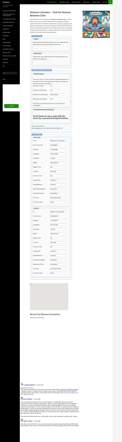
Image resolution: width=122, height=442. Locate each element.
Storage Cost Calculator (9, 55)
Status (4, 79)
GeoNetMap (6, 35)
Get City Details (7, 45)
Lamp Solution (6, 52)
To (33, 211)
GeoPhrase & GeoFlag (8, 22)
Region (35, 162)
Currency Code (37, 202)
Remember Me (8, 102)
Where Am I (5, 62)
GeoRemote (6, 29)
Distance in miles (38, 86)
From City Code (38, 145)
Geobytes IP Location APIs (9, 10)
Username (7, 87)
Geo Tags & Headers (8, 25)
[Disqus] (50, 355)
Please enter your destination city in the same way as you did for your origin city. (50, 58)
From (34, 140)
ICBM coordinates (63, 23)
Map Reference (37, 184)
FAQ (4, 66)
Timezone (36, 158)
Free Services (86, 2)
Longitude (36, 154)
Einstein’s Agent (96, 2)
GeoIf (4, 39)
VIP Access (5, 59)
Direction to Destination (40, 94)
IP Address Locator (64, 2)
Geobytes (6, 2)
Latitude (35, 149)
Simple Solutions (76, 2)
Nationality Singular (39, 189)
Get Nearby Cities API (8, 49)
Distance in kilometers (40, 90)
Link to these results (38, 126)
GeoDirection (6, 32)
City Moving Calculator (9, 19)
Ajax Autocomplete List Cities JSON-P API (9, 15)
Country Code (37, 175)
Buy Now (104, 2)
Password (7, 94)
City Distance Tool (52, 2)
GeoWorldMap (7, 42)
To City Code (37, 216)
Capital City (36, 180)
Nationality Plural (38, 193)
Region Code (37, 167)
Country (35, 171)
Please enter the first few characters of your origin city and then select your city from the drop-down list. (51, 43)
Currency (36, 197)
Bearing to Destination (40, 99)
